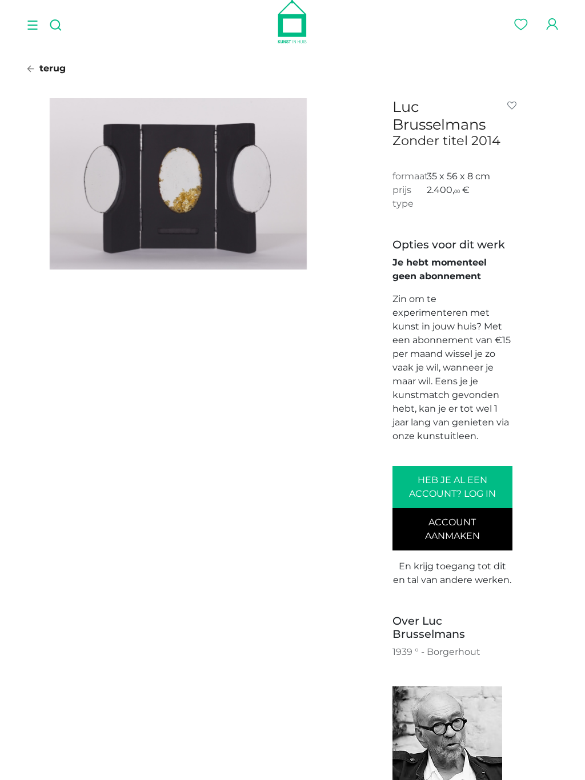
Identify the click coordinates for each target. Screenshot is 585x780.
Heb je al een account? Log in (452, 487)
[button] (514, 105)
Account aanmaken (452, 529)
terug (51, 68)
